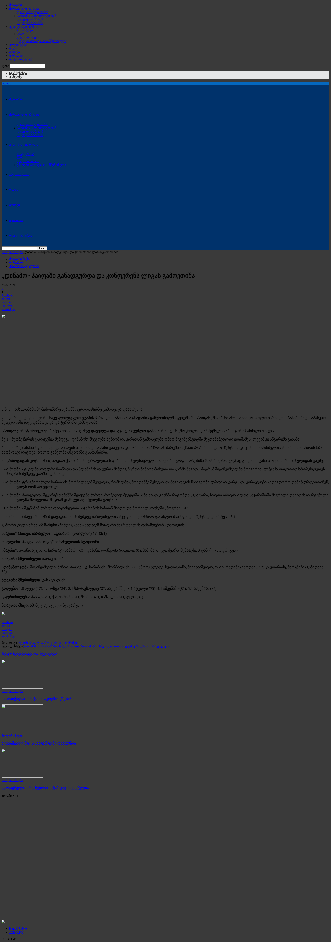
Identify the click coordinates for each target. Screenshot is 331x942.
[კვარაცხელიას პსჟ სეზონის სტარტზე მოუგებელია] (22, 776)
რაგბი (13, 48)
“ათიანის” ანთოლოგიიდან (36, 15)
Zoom (20, 33)
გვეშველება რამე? (30, 19)
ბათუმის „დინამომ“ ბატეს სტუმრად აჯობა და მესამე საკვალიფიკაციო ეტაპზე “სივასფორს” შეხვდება (96, 646)
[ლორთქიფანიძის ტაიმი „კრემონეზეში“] (22, 687)
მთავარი (15, 5)
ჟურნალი (16, 55)
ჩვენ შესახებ (18, 73)
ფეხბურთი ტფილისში (32, 12)
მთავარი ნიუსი (12, 252)
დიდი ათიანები (28, 37)
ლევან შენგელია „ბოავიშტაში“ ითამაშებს (48, 642)
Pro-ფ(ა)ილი (25, 30)
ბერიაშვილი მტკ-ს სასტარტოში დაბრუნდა (39, 743)
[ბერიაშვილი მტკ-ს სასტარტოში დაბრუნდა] (22, 732)
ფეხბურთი (16, 262)
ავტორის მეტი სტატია (41, 654)
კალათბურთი (19, 44)
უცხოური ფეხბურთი (23, 26)
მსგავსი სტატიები (14, 654)
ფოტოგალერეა (20, 59)
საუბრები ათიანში (30, 23)
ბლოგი (14, 52)
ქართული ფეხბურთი (24, 8)
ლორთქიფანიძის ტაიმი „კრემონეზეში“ (36, 699)
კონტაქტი (16, 76)
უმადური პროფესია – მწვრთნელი (41, 41)
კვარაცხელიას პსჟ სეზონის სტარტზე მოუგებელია (45, 788)
